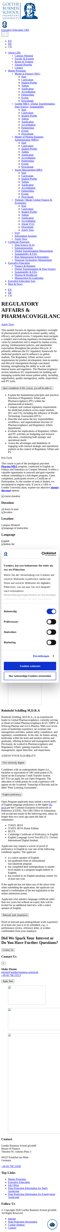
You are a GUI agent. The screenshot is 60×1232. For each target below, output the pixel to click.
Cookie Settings (16, 1224)
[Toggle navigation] (4, 34)
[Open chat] (52, 1224)
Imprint (12, 1218)
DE (10, 44)
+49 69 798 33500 (11, 1166)
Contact (12, 1227)
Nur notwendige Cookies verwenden (30, 676)
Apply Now (7, 324)
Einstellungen (41, 656)
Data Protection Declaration (22, 1221)
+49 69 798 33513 (11, 975)
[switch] (51, 621)
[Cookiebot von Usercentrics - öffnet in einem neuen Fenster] (42, 554)
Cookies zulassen (30, 666)
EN (10, 41)
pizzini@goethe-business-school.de (19, 972)
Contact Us (8, 950)
